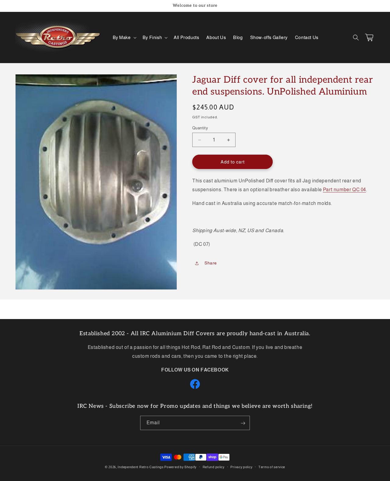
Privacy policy (241, 466)
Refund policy (214, 466)
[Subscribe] (243, 423)
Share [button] (210, 262)
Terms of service (271, 466)
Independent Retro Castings (140, 467)
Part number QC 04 (344, 189)
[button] (124, 37)
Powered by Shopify (180, 467)
